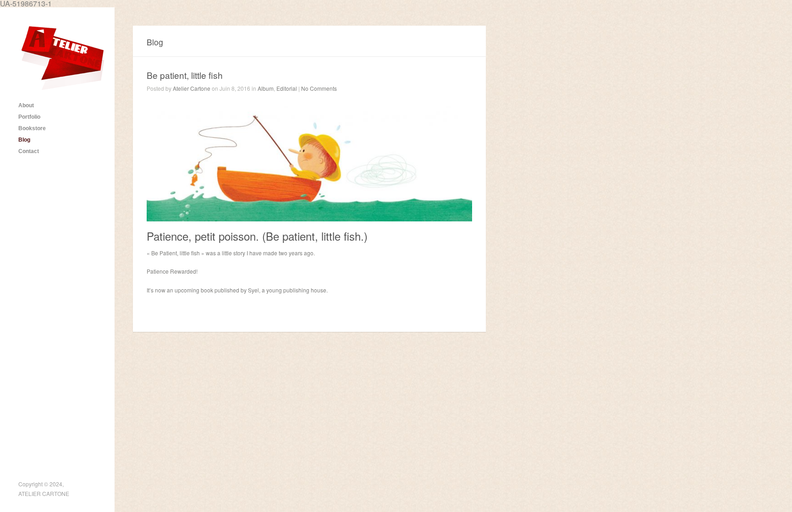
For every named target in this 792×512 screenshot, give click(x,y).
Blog (24, 140)
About (26, 105)
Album (266, 88)
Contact (28, 151)
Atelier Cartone (191, 88)
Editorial (286, 88)
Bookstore (32, 128)
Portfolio (29, 117)
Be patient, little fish (185, 75)
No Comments (319, 88)
